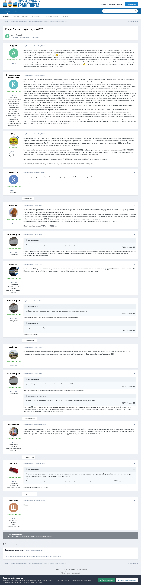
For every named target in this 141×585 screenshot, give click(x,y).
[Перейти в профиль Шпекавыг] (13, 507)
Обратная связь (69, 569)
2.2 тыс (14, 190)
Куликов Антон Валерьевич (13, 76)
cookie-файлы (18, 580)
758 (14, 95)
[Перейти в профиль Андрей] (7, 36)
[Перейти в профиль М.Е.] (13, 141)
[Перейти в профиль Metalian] (13, 271)
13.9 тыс (14, 252)
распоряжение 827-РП (32, 253)
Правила (25, 16)
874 (14, 64)
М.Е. (13, 134)
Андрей (19, 35)
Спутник (13, 205)
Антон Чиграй (13, 234)
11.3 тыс (14, 365)
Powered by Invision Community (70, 573)
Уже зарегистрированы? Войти (111, 4)
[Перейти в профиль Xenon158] (13, 179)
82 (14, 442)
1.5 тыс (14, 282)
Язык (56, 569)
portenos (13, 347)
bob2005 (13, 463)
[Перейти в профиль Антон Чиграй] (13, 241)
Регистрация (131, 4)
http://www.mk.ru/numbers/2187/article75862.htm (40, 226)
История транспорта (31, 37)
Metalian (13, 264)
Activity (16, 11)
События (16, 16)
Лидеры (65, 16)
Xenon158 (13, 172)
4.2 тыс (14, 152)
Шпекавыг (13, 500)
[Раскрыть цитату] (26, 240)
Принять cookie (107, 580)
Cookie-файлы (82, 569)
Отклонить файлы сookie (127, 580)
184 (14, 518)
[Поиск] (136, 11)
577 (14, 481)
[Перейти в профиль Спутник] (13, 212)
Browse (7, 11)
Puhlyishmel (13, 424)
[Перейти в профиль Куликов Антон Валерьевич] (13, 84)
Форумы (6, 16)
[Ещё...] (134, 46)
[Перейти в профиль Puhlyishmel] (13, 431)
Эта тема (128, 11)
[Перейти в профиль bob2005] (13, 470)
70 (14, 223)
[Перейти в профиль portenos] (13, 354)
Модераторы (36, 16)
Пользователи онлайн (51, 16)
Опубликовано (34, 46)
